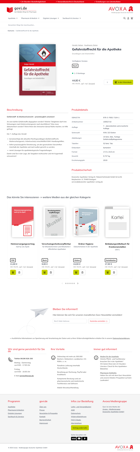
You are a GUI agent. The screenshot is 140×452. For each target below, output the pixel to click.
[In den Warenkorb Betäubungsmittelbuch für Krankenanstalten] (108, 272)
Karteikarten (111, 260)
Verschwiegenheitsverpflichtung (57, 244)
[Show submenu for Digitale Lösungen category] (58, 18)
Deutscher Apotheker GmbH (113, 412)
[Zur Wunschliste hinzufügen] (19, 272)
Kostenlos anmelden (98, 321)
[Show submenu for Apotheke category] (17, 18)
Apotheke (11, 18)
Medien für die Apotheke (109, 356)
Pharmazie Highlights (108, 373)
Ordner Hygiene (85, 244)
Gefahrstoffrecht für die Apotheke (27, 31)
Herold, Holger (78, 45)
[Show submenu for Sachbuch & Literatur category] (80, 18)
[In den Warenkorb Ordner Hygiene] (76, 272)
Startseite (11, 31)
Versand (91, 84)
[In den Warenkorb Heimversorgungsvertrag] (13, 272)
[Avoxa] (121, 9)
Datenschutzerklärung (121, 338)
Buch (75, 66)
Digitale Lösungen (50, 18)
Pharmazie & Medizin (29, 18)
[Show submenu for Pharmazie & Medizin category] (39, 18)
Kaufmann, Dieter (91, 45)
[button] (37, 69)
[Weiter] (78, 283)
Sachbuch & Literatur (71, 18)
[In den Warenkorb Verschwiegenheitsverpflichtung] (44, 272)
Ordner (77, 260)
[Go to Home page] (21, 10)
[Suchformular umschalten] (124, 18)
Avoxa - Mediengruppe (111, 409)
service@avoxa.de (27, 376)
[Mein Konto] (128, 18)
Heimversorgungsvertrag (23, 244)
